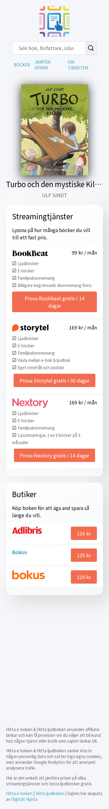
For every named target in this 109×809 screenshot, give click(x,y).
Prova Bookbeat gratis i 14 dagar (54, 302)
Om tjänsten (78, 65)
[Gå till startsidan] (54, 34)
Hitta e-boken (19, 793)
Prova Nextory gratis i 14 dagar (54, 455)
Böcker (22, 65)
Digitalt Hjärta (24, 799)
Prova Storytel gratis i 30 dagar (54, 380)
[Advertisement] (54, 655)
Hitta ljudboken (49, 793)
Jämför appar (43, 65)
